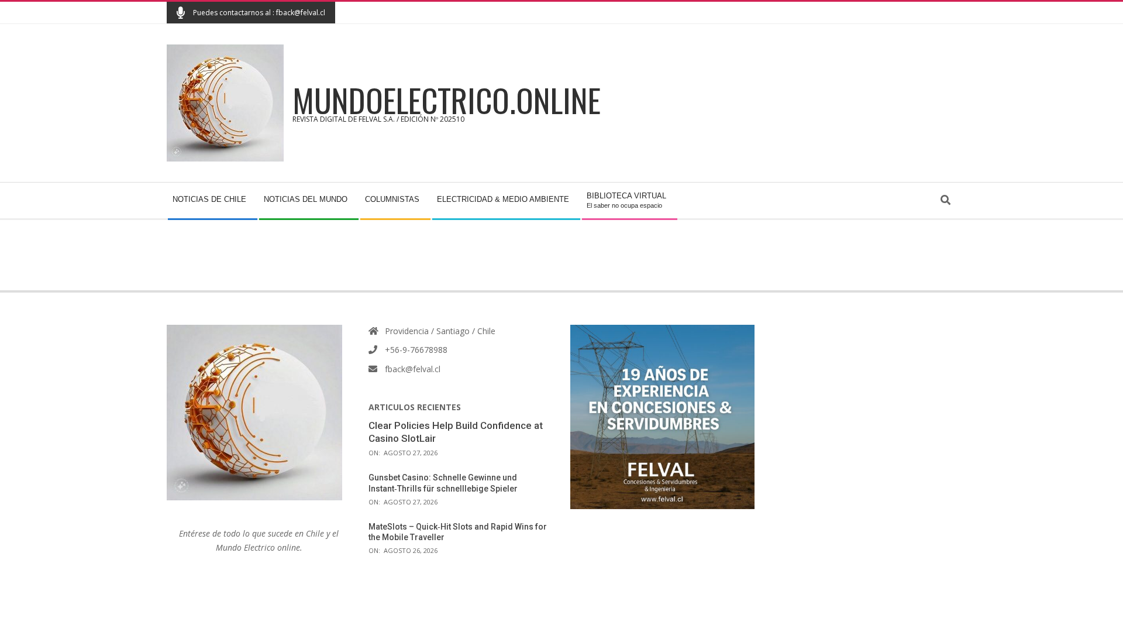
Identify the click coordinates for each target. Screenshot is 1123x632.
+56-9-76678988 (416, 349)
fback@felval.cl (412, 369)
